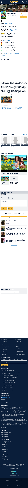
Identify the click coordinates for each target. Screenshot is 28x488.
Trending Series (18, 339)
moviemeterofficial (7, 432)
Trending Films (4, 339)
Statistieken (20, 8)
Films (6, 4)
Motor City (4, 347)
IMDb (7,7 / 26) (5, 110)
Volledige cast (24, 134)
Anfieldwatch (4, 458)
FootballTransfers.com (6, 441)
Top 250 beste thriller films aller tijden (9, 373)
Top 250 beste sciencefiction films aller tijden (11, 372)
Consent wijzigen (22, 466)
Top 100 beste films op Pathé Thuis (9, 384)
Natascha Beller (13, 29)
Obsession (4, 354)
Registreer (5, 464)
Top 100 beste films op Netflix (8, 380)
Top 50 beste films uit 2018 (7, 387)
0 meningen (9, 192)
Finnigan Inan (4, 32)
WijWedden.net (5, 454)
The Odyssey (4, 341)
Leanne (17, 346)
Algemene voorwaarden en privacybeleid (9, 466)
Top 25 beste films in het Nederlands (9, 390)
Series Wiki (19, 465)
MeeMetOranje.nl (5, 459)
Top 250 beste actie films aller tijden (9, 377)
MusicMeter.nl (5, 449)
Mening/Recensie (13, 198)
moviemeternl (6, 434)
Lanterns (18, 343)
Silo (16, 349)
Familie (5, 23)
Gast (4, 194)
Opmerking (5, 198)
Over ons (16, 464)
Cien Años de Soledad (20, 354)
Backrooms (4, 349)
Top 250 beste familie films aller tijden (10, 375)
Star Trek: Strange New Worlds (20, 352)
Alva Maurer (16, 30)
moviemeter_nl (6, 436)
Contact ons (11, 464)
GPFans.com (4, 446)
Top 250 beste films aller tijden (8, 370)
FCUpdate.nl (4, 444)
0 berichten (3, 192)
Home (2, 4)
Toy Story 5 (4, 352)
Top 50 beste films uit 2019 (7, 389)
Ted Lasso (18, 348)
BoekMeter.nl (4, 451)
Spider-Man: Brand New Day (7, 344)
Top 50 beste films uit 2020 (7, 385)
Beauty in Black (19, 341)
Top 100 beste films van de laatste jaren (10, 378)
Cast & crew (7, 8)
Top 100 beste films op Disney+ (8, 382)
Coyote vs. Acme (5, 346)
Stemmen (14, 8)
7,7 (14, 33)
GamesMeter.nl (5, 453)
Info (2, 8)
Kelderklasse (4, 456)
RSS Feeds (12, 468)
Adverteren (22, 464)
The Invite (4, 351)
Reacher (17, 344)
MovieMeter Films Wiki (10, 465)
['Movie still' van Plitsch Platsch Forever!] (6, 99)
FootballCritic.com (5, 442)
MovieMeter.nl (5, 447)
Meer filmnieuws (14, 245)
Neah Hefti (11, 30)
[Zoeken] (23, 2)
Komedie (10, 23)
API (17, 468)
